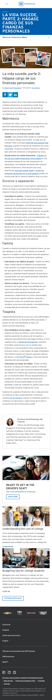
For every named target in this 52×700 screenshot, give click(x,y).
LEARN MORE (7, 547)
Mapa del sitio (8, 681)
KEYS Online (25, 357)
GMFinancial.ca (8, 657)
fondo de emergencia (28, 342)
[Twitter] (10, 94)
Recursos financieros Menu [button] (15, 37)
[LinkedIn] (15, 94)
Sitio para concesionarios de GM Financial (18, 651)
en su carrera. (16, 398)
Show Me (6, 592)
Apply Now (13, 497)
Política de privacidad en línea (25, 681)
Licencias (7, 684)
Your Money (36, 88)
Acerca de (6, 625)
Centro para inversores (11, 636)
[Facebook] (5, 94)
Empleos (5, 630)
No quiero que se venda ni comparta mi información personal (22, 678)
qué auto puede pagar (24, 170)
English (5, 641)
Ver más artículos (13, 598)
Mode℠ (5, 662)
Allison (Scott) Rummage (12, 88)
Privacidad (41, 681)
